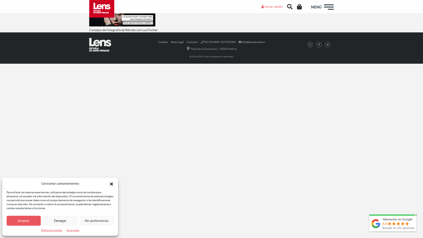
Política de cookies (51, 230)
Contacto (192, 42)
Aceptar (24, 221)
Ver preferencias (97, 221)
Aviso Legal (73, 230)
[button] (111, 183)
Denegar (60, 221)
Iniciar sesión (273, 6)
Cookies (163, 42)
